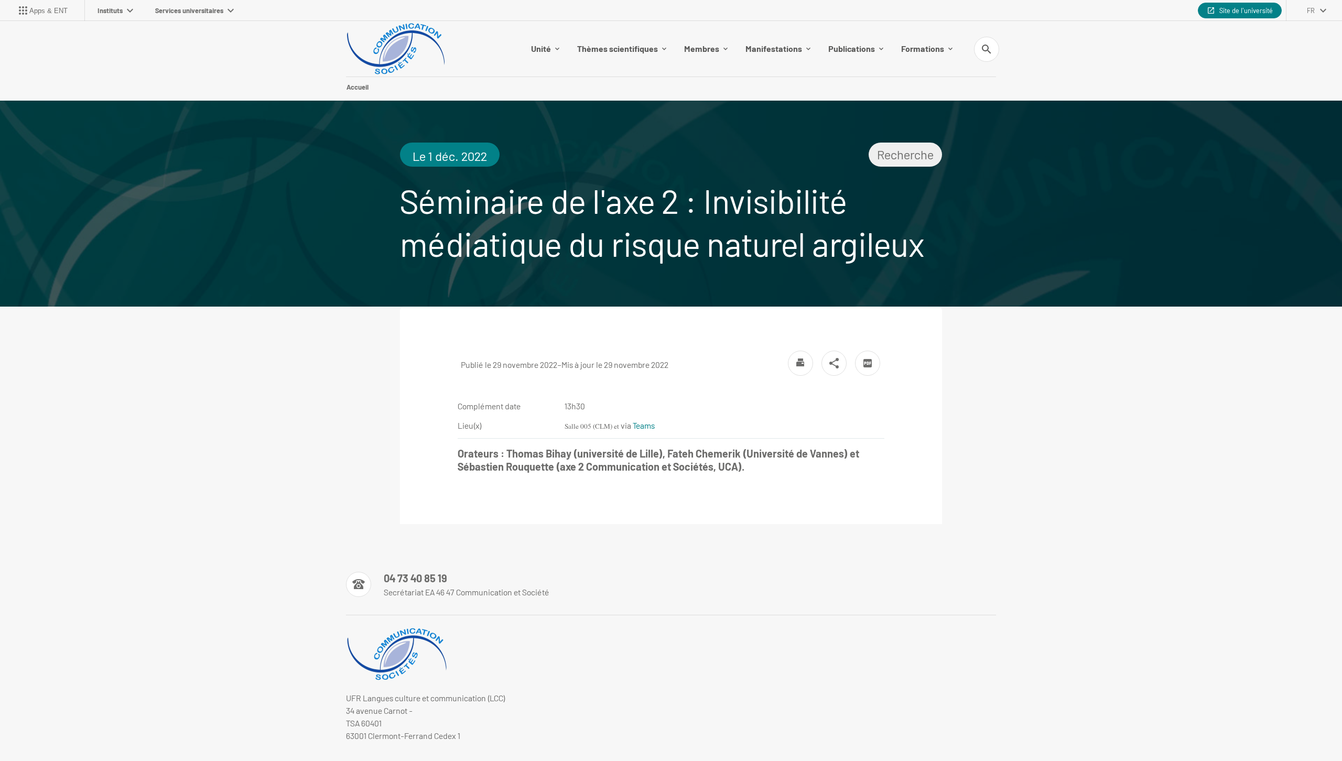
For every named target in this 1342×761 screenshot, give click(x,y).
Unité (541, 48)
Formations (922, 48)
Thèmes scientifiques (617, 48)
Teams (644, 425)
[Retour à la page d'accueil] (395, 49)
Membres (701, 48)
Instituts (110, 10)
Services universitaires (189, 10)
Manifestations (773, 48)
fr (1311, 10)
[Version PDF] (867, 363)
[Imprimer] (800, 363)
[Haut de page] (81, 729)
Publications (851, 48)
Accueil (358, 87)
